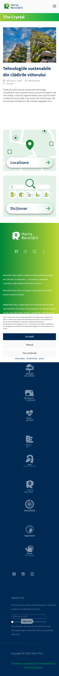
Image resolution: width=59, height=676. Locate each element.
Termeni (41, 358)
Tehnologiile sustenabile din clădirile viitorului (27, 72)
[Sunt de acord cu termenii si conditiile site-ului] (12, 622)
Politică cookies (20, 358)
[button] (54, 6)
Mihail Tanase (34, 81)
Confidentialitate (31, 358)
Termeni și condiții (22, 664)
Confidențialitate (44, 664)
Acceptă (29, 336)
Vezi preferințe (30, 353)
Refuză (29, 345)
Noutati (10, 83)
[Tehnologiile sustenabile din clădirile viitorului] (29, 45)
